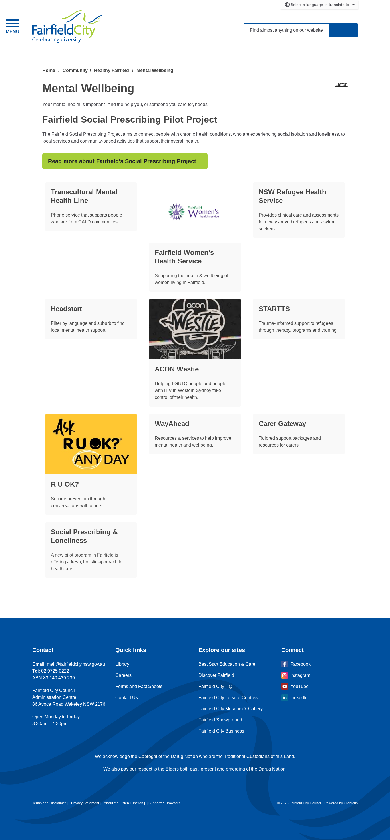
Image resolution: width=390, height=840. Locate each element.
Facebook (300, 664)
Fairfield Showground (220, 719)
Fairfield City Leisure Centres (228, 697)
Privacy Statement (85, 803)
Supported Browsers (164, 803)
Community (75, 70)
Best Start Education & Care (226, 664)
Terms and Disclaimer (49, 803)
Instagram (300, 675)
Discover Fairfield (216, 675)
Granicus (351, 803)
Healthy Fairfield (112, 70)
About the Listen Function (123, 803)
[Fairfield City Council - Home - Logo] (67, 26)
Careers (123, 675)
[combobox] (319, 4)
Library (122, 664)
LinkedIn (299, 697)
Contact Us (126, 697)
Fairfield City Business (221, 731)
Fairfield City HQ (215, 686)
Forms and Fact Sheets (138, 686)
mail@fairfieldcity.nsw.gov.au (76, 664)
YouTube (299, 686)
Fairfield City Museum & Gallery (230, 708)
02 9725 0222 (55, 671)
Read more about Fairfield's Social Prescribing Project (122, 161)
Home (48, 70)
